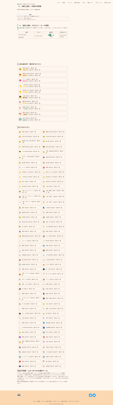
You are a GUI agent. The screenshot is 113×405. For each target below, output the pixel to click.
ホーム (34, 401)
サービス (43, 401)
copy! (51, 36)
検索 (30, 14)
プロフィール (56, 401)
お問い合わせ (64, 401)
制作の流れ (49, 401)
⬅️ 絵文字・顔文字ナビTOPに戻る (26, 4)
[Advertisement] (43, 50)
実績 (39, 401)
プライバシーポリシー (74, 401)
